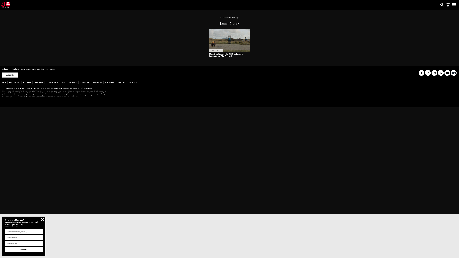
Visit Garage (109, 82)
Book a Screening (52, 82)
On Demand (73, 82)
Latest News (38, 82)
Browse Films (85, 82)
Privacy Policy (132, 82)
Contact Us (121, 82)
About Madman (14, 82)
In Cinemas (27, 82)
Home (4, 82)
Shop (63, 82)
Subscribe (10, 75)
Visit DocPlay (97, 82)
